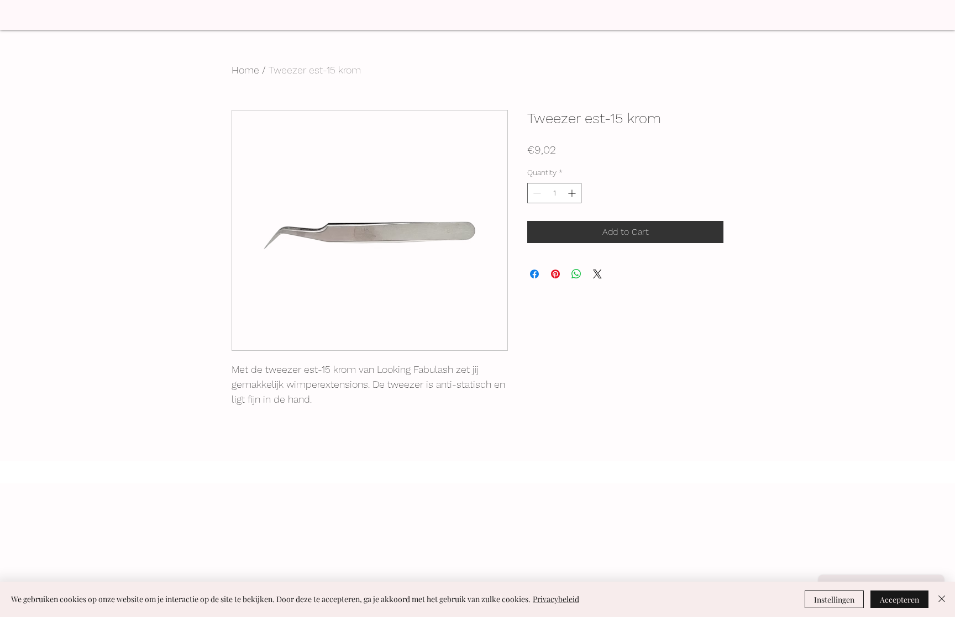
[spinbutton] (554, 193)
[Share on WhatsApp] (576, 274)
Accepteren (899, 599)
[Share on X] (597, 274)
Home (245, 70)
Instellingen (834, 599)
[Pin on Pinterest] (555, 274)
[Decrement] (536, 193)
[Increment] (573, 193)
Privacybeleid (556, 599)
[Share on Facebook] (534, 274)
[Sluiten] (941, 599)
